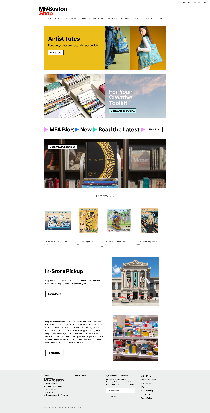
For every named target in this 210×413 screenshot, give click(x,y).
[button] (74, 48)
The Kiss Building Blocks (83, 242)
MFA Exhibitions (147, 383)
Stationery (124, 19)
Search (183, 3)
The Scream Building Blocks (146, 242)
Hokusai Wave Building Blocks (55, 242)
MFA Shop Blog (147, 390)
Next (168, 222)
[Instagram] (82, 380)
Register (198, 3)
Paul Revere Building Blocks (115, 242)
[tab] (102, 246)
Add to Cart (58, 223)
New (49, 19)
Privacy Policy (146, 398)
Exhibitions (148, 19)
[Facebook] (76, 380)
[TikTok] (95, 380)
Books (57, 19)
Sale (160, 19)
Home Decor (98, 19)
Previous (40, 222)
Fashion (111, 19)
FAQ (142, 387)
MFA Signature (71, 19)
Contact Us (145, 394)
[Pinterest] (89, 380)
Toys (136, 19)
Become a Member (148, 379)
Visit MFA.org (146, 376)
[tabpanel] (58, 224)
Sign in (190, 3)
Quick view (58, 219)
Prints (85, 19)
